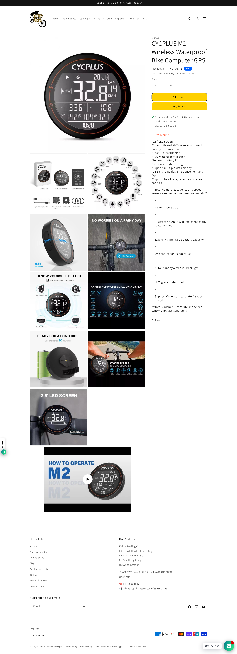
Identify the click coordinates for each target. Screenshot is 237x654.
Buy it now (179, 106)
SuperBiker (41, 646)
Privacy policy (86, 646)
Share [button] (158, 319)
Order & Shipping (39, 552)
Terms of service (102, 646)
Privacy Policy (37, 586)
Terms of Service (38, 580)
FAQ (32, 563)
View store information (167, 126)
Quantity (156, 79)
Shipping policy (119, 646)
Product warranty (39, 569)
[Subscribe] (84, 606)
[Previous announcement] (31, 3)
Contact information (137, 646)
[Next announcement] (206, 3)
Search (33, 546)
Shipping (170, 73)
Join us (33, 574)
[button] (85, 18)
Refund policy (37, 557)
